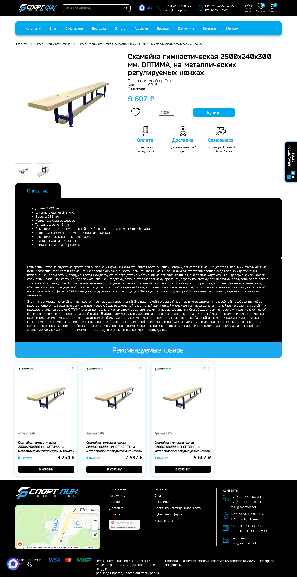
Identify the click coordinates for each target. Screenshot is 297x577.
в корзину (46, 469)
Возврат (163, 28)
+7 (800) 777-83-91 (178, 6)
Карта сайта (164, 520)
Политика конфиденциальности (178, 508)
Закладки (260, 8)
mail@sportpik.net (177, 10)
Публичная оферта (168, 514)
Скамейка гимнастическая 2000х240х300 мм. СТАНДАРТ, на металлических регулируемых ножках (114, 447)
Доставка (99, 28)
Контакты (210, 28)
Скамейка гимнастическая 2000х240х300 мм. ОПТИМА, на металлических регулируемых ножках (46, 447)
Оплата (120, 28)
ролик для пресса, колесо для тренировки (127, 573)
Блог (53, 28)
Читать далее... (156, 330)
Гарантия (141, 28)
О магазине (74, 28)
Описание (37, 190)
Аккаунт (248, 11)
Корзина (273, 8)
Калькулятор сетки (291, 157)
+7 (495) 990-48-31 (246, 502)
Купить (213, 112)
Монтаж (232, 28)
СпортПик (163, 81)
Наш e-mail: (239, 538)
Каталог (32, 28)
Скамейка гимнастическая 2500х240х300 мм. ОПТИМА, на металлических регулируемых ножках (182, 447)
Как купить (186, 28)
